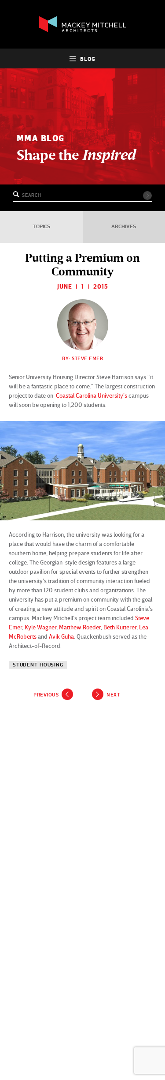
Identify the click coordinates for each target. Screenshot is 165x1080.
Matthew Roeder (80, 627)
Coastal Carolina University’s (92, 395)
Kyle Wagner (40, 627)
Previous (46, 695)
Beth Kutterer (119, 627)
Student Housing (38, 665)
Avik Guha (61, 636)
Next (113, 695)
